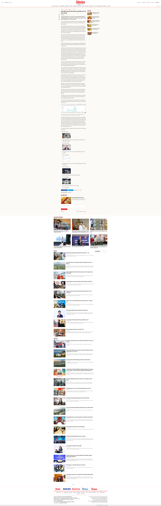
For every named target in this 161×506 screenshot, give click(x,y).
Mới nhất (3, 2)
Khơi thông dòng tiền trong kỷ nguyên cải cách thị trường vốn (98, 247)
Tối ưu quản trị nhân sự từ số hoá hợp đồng (75, 426)
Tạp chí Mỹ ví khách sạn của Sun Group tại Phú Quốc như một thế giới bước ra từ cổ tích (79, 351)
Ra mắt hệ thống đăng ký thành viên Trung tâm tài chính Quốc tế (62, 247)
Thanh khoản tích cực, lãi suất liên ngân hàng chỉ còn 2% (78, 388)
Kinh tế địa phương (102, 492)
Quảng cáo (153, 2)
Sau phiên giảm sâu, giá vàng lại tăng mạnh (95, 33)
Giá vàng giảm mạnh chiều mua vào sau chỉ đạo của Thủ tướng (95, 17)
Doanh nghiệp (66, 492)
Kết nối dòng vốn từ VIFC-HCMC (78, 246)
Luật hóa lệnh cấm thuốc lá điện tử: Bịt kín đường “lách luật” (79, 281)
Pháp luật (74, 492)
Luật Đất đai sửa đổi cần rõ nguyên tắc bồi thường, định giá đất (79, 474)
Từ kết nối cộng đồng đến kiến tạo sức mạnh (75, 436)
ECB (70, 192)
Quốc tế (87, 492)
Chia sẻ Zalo (71, 190)
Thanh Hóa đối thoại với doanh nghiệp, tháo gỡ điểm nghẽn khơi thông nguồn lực (79, 456)
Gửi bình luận (64, 209)
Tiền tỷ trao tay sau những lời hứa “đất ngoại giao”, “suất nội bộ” (79, 301)
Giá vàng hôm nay (65, 192)
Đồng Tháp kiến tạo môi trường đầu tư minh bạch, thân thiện (79, 417)
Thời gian (80, 211)
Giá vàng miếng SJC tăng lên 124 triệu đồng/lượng (96, 29)
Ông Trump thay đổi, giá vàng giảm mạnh (95, 25)
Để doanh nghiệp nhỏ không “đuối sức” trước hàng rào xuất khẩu (79, 379)
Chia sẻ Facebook (64, 190)
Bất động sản (83, 492)
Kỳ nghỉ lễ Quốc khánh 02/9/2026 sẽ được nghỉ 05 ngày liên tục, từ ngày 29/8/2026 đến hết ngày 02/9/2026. (78, 344)
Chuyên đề (74, 9)
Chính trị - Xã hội (58, 492)
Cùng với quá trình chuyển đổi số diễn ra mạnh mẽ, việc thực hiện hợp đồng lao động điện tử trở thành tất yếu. (79, 429)
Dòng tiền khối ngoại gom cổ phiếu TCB (75, 329)
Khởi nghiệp (78, 492)
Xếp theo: (78, 211)
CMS (100, 505)
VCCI (62, 492)
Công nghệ (78, 493)
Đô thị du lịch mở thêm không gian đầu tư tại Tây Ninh (78, 359)
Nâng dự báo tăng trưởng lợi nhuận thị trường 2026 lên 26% (61, 232)
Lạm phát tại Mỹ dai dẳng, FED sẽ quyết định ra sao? (77, 319)
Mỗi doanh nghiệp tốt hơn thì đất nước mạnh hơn (77, 310)
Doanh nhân (70, 492)
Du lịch (98, 492)
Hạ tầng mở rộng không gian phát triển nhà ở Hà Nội (77, 397)
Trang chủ (62, 9)
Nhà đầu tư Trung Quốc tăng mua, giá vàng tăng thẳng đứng (96, 21)
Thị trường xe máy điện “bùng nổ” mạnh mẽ (75, 464)
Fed (68, 192)
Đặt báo (149, 2)
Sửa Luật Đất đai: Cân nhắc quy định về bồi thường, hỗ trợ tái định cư (79, 263)
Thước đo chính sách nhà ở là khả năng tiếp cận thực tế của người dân (79, 292)
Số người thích (84, 211)
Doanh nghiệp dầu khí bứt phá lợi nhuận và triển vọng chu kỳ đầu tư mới (79, 272)
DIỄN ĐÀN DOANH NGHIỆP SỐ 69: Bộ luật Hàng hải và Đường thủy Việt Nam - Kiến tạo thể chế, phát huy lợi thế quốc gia (79, 370)
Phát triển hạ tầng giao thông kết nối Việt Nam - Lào (77, 252)
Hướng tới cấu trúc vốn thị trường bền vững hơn (98, 232)
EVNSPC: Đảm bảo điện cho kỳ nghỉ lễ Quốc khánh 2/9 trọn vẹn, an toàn (79, 341)
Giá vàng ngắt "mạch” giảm (78, 197)
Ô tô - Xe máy (82, 493)
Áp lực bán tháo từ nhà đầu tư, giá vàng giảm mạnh (95, 13)
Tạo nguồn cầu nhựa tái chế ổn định (74, 445)
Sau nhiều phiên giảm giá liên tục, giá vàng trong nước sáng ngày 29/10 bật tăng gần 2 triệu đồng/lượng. (79, 199)
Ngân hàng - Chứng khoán (68, 9)
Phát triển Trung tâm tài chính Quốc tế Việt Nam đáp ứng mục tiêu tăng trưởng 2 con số (80, 232)
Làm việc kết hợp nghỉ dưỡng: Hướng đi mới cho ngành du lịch (79, 407)
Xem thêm (73, 484)
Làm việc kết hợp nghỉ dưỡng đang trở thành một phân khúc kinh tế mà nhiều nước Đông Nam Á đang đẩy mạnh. (79, 410)
